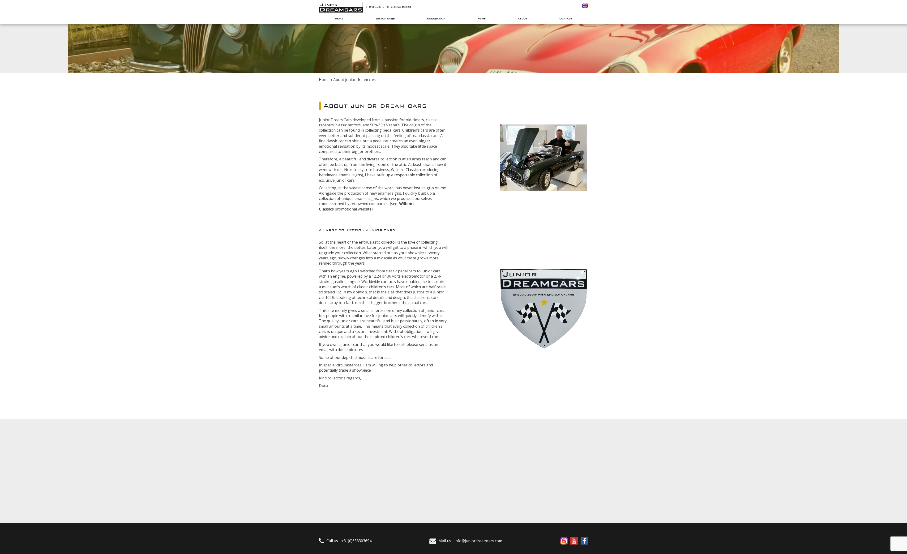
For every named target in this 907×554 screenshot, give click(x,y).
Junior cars (385, 18)
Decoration (436, 18)
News (482, 18)
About (522, 18)
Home (339, 18)
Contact (565, 18)
